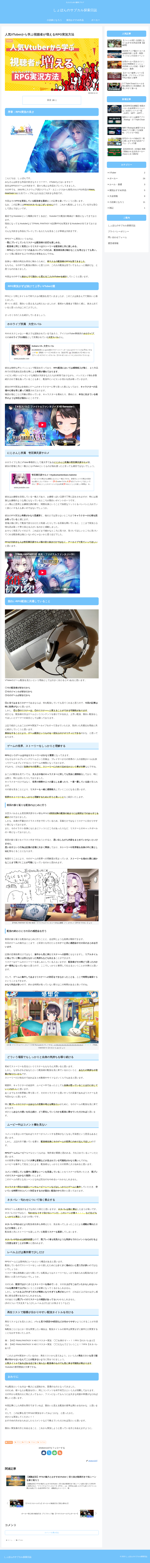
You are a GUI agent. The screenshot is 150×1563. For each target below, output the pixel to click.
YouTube (42, 1442)
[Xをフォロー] (49, 1452)
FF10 (18, 1442)
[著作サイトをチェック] (43, 1452)
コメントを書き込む (51, 1532)
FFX (25, 1442)
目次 (49, 100)
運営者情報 (113, 243)
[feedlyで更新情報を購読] (54, 1452)
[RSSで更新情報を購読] (60, 1452)
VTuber (10, 1442)
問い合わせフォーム (117, 237)
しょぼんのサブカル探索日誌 (121, 225)
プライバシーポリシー (118, 231)
